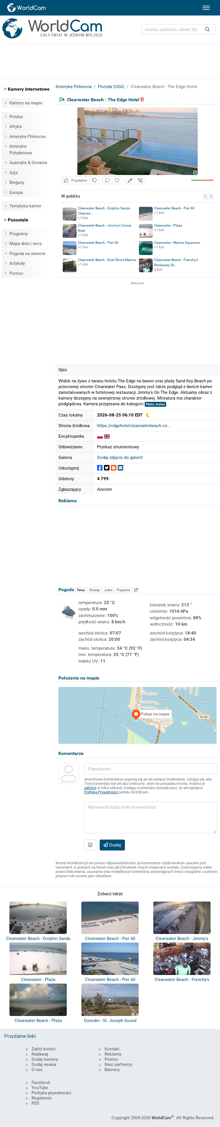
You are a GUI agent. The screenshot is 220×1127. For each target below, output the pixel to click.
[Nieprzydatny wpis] (94, 180)
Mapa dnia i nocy (25, 243)
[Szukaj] (207, 29)
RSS (35, 1103)
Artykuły (17, 263)
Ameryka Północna (27, 136)
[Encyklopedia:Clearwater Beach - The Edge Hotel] (100, 436)
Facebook (41, 1082)
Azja (13, 172)
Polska (16, 116)
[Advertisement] (137, 322)
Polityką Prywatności (101, 792)
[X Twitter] (106, 468)
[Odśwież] (136, 590)
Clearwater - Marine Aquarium (177, 243)
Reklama (113, 1054)
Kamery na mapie (25, 103)
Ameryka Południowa (20, 149)
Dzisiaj (94, 590)
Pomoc (16, 273)
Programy (18, 233)
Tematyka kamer (25, 206)
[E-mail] (120, 468)
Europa (16, 192)
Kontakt (112, 1049)
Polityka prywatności (51, 1092)
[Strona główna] (26, 7)
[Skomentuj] (107, 180)
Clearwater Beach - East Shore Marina (107, 260)
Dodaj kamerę (45, 1059)
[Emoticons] (90, 845)
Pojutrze (123, 590)
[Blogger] (113, 468)
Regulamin (42, 1098)
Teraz (81, 590)
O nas (37, 1069)
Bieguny (16, 182)
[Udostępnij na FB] (100, 468)
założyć (90, 788)
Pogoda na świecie (27, 253)
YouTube (40, 1087)
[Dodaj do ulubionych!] (117, 180)
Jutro (108, 590)
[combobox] (178, 29)
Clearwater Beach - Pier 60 (174, 208)
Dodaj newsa (44, 1064)
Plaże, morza (155, 404)
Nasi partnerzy (118, 1064)
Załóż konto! (44, 1049)
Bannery (112, 1069)
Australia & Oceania (28, 162)
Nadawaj (40, 1054)
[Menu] (206, 7)
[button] (130, 180)
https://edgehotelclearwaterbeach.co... (134, 425)
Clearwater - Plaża (168, 225)
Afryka (15, 126)
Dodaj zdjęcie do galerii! (120, 457)
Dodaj (114, 845)
